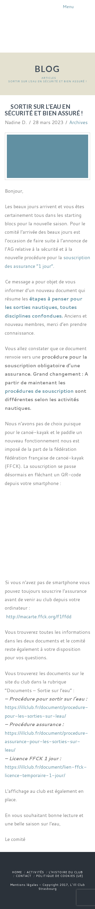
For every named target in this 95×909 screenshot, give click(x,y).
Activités (35, 872)
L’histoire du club (66, 872)
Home (17, 872)
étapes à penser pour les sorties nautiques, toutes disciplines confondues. (43, 307)
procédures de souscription (39, 390)
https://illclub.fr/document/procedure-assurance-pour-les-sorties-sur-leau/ (46, 741)
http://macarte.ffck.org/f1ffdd (39, 616)
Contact (23, 876)
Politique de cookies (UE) (59, 876)
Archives (78, 122)
